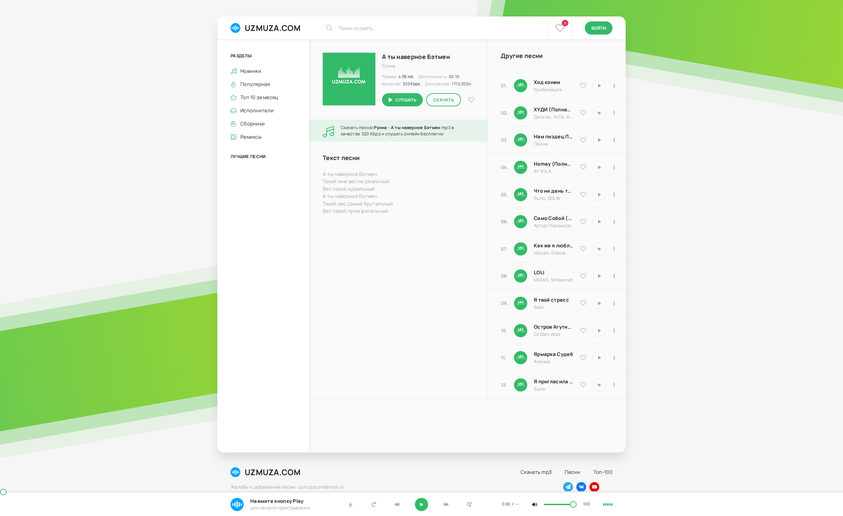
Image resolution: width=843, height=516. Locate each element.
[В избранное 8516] (583, 330)
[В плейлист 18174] (614, 140)
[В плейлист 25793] (614, 195)
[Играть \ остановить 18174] (599, 140)
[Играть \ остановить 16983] (599, 167)
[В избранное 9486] (583, 249)
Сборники (252, 123)
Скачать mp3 (536, 472)
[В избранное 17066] (583, 385)
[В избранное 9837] (583, 113)
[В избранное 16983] (583, 167)
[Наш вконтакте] (581, 487)
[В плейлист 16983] (614, 167)
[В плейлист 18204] (614, 222)
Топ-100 (602, 472)
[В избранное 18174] (583, 140)
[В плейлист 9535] (614, 86)
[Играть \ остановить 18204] (599, 221)
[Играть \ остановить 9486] (599, 249)
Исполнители (257, 110)
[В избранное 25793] (583, 194)
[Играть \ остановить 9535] (599, 85)
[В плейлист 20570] (614, 276)
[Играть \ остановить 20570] (599, 276)
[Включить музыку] (421, 504)
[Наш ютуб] (594, 487)
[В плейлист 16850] (614, 303)
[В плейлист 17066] (614, 385)
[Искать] (329, 28)
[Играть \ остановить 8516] (599, 330)
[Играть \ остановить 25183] (599, 357)
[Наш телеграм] (568, 487)
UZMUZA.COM (273, 27)
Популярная (255, 84)
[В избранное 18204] (583, 222)
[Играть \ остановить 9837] (599, 113)
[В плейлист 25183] (614, 358)
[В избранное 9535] (583, 86)
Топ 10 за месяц (259, 97)
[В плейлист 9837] (614, 113)
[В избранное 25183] (583, 358)
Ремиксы (250, 136)
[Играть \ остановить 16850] (599, 303)
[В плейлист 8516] (614, 331)
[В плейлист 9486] (614, 249)
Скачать (443, 100)
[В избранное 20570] (583, 276)
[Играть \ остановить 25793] (599, 194)
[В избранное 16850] (583, 303)
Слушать (405, 100)
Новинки (250, 71)
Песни (572, 472)
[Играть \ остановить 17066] (599, 385)
